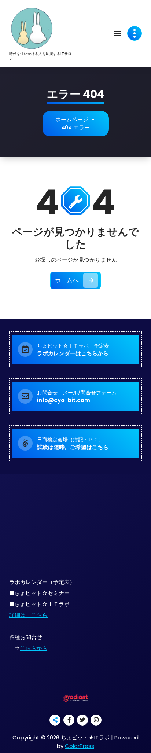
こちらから (33, 648)
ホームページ (71, 119)
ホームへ (67, 280)
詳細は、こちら (28, 615)
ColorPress (79, 746)
